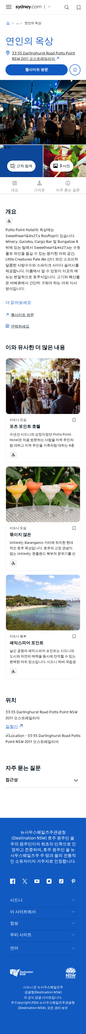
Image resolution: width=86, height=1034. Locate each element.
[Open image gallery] (43, 112)
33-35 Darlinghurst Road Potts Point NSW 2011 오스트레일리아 (43, 56)
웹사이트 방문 (36, 69)
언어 (14, 948)
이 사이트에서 (23, 912)
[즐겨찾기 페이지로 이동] (78, 7)
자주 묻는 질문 (68, 190)
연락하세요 (20, 326)
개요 (14, 190)
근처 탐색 (24, 166)
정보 (14, 923)
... (18, 23)
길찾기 (12, 727)
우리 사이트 (21, 935)
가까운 (39, 190)
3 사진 (65, 166)
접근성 (12, 780)
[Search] (66, 8)
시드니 (16, 900)
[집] (28, 7)
